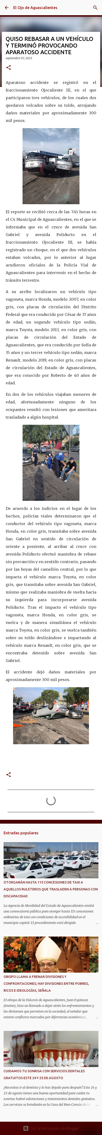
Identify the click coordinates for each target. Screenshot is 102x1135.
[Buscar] (95, 7)
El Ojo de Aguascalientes (35, 7)
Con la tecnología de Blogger (54, 1128)
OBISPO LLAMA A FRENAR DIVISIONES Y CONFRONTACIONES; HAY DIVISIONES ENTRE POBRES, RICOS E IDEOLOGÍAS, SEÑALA (46, 983)
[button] (8, 68)
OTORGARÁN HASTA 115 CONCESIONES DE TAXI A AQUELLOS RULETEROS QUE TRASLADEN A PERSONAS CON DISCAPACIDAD (51, 889)
